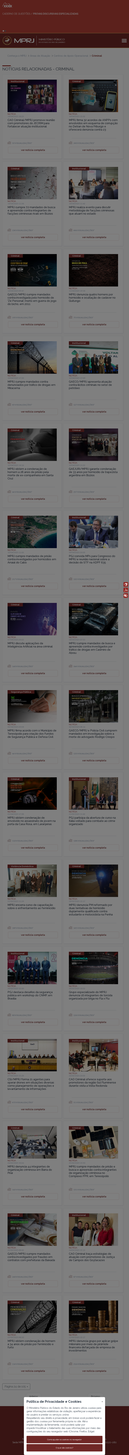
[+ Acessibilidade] (125, 595)
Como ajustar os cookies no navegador (64, 1439)
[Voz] (125, 590)
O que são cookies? (64, 1448)
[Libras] (125, 584)
